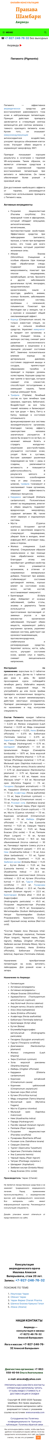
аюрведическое (12, 108)
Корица (14, 319)
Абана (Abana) (19, 1307)
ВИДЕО (21, 1391)
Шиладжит (9, 747)
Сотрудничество (19, 1418)
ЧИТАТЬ (38, 1388)
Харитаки (9, 740)
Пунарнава (39, 885)
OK (38, 1437)
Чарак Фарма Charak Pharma (26, 1300)
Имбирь (30, 819)
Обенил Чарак (18, 1297)
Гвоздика (8, 786)
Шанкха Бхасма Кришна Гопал (27, 1303)
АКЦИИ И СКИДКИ (30, 1394)
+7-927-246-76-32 (16, 38)
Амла (33, 730)
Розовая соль (18, 802)
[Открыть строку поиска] (45, 32)
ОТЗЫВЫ (13, 1391)
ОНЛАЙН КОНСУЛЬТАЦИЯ (24, 2)
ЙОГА (30, 1385)
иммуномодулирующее (16, 135)
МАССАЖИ (22, 1385)
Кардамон (16, 497)
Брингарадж (10, 895)
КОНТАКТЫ (39, 1385)
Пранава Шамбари (28, 12)
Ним (6, 852)
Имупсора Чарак (20, 1293)
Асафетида (19, 793)
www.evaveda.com (35, 1412)
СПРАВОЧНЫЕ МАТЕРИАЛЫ (20, 1388)
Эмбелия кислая (12, 862)
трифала (25, 484)
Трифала (15, 395)
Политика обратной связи (31, 1424)
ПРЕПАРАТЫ (11, 1385)
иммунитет (39, 329)
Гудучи (29, 881)
